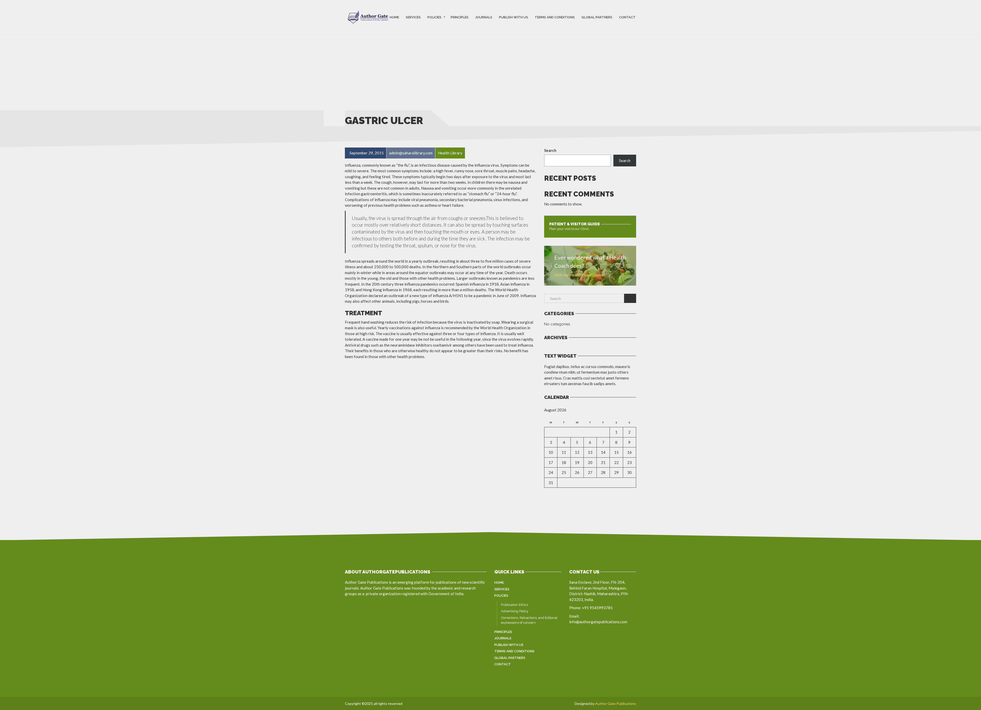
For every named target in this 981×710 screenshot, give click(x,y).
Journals (483, 17)
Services (413, 17)
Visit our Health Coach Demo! (579, 275)
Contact (627, 17)
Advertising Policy (514, 611)
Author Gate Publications (615, 703)
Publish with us (513, 17)
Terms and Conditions (555, 17)
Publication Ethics (514, 605)
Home (394, 17)
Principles (460, 17)
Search (550, 150)
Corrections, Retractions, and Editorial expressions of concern (529, 620)
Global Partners (596, 17)
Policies (434, 17)
